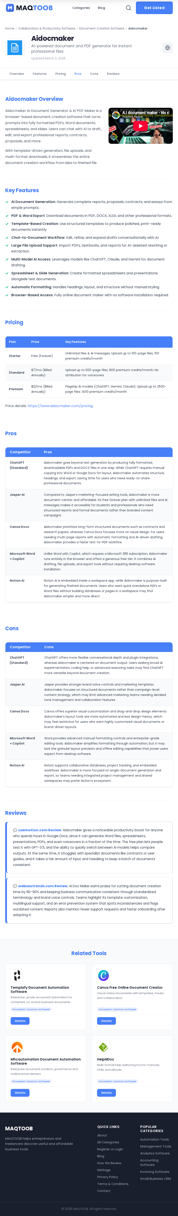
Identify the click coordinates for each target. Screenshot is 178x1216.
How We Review (109, 1163)
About (102, 1135)
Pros (77, 74)
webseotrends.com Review (43, 886)
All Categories (108, 1142)
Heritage (103, 1170)
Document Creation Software (101, 28)
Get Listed (154, 7)
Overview (17, 74)
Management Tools (155, 1146)
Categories (81, 8)
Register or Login (110, 1149)
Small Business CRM (155, 1179)
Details (20, 1021)
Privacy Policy (107, 1177)
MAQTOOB (19, 1128)
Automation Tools (154, 1139)
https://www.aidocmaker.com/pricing (60, 405)
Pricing (60, 74)
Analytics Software (155, 1153)
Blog (101, 8)
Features (40, 74)
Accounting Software (149, 1162)
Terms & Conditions (113, 1184)
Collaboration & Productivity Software (46, 28)
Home (9, 28)
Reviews (113, 74)
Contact (103, 1191)
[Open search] (128, 8)
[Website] (167, 48)
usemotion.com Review (39, 830)
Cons (94, 74)
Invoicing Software (154, 1172)
